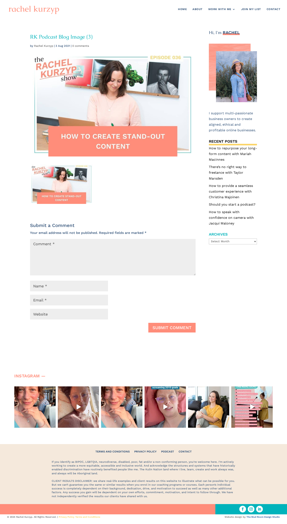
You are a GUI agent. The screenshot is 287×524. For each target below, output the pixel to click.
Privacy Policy (145, 451)
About (197, 9)
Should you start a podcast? (232, 204)
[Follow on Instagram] (251, 509)
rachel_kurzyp (35, 390)
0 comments (80, 45)
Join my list (251, 9)
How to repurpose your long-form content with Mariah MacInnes (233, 154)
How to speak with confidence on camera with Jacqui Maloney (231, 217)
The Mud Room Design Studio (263, 517)
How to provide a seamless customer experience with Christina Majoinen (231, 191)
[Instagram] (52, 424)
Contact (273, 9)
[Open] (35, 407)
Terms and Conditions (112, 451)
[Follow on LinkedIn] (259, 509)
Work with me (219, 9)
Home (182, 9)
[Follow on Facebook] (242, 509)
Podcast (167, 451)
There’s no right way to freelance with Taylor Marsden (227, 172)
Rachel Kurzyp (43, 45)
